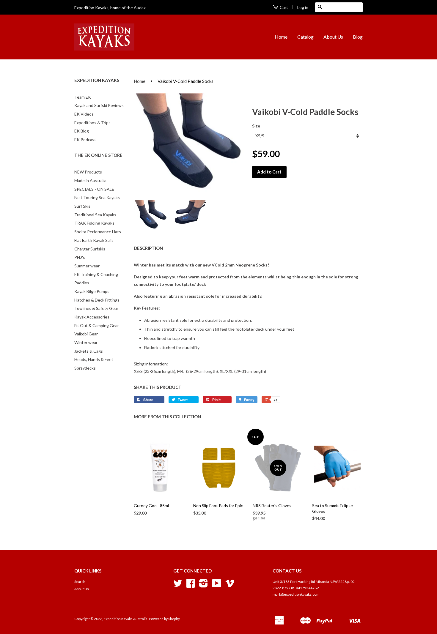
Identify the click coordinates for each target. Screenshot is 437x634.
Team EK (82, 97)
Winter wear (86, 342)
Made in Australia (90, 180)
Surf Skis (82, 206)
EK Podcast (85, 139)
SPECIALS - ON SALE (94, 189)
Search (79, 581)
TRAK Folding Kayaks (94, 222)
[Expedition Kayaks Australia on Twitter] (177, 585)
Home (281, 37)
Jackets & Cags (88, 351)
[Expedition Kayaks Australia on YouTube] (216, 585)
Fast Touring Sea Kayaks (97, 197)
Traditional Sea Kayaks (95, 214)
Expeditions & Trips (92, 122)
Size (256, 125)
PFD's (79, 257)
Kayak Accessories (91, 316)
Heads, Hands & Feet (93, 359)
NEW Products (88, 171)
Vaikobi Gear (86, 333)
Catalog (305, 37)
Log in (302, 7)
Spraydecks (85, 367)
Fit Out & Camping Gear (96, 325)
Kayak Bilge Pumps (91, 291)
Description (148, 248)
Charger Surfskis (89, 248)
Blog (358, 37)
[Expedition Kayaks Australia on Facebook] (190, 585)
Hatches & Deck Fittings (97, 299)
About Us (333, 37)
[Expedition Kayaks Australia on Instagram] (203, 585)
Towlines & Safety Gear (96, 308)
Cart (283, 7)
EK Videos (84, 113)
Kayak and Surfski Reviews (99, 105)
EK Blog (81, 130)
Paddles (81, 282)
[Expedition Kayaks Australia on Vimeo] (229, 585)
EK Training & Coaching (96, 274)
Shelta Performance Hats (97, 231)
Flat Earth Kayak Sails (94, 240)
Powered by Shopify (164, 618)
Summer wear (87, 265)
